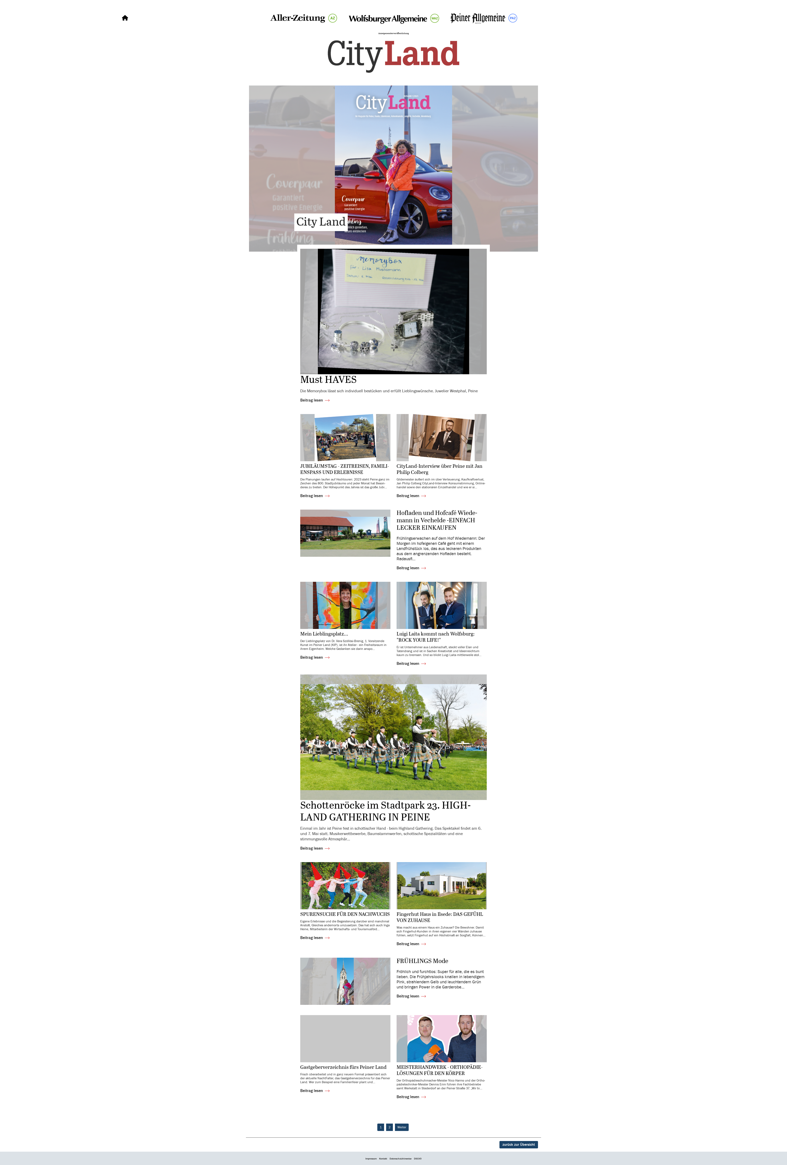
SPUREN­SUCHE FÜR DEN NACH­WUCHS (345, 914)
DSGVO (418, 1158)
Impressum (371, 1158)
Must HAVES (328, 380)
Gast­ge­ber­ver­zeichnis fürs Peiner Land (344, 1067)
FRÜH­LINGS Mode (422, 961)
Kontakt (383, 1158)
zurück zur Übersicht (519, 1144)
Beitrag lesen (311, 400)
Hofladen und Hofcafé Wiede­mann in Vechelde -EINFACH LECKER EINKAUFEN (437, 520)
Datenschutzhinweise (401, 1158)
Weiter (401, 1127)
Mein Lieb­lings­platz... (324, 634)
